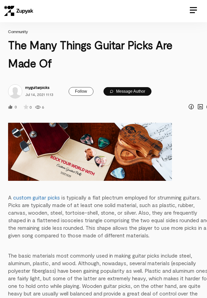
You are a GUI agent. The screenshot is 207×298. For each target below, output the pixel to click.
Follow (81, 91)
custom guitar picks (36, 197)
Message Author (130, 91)
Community (18, 31)
